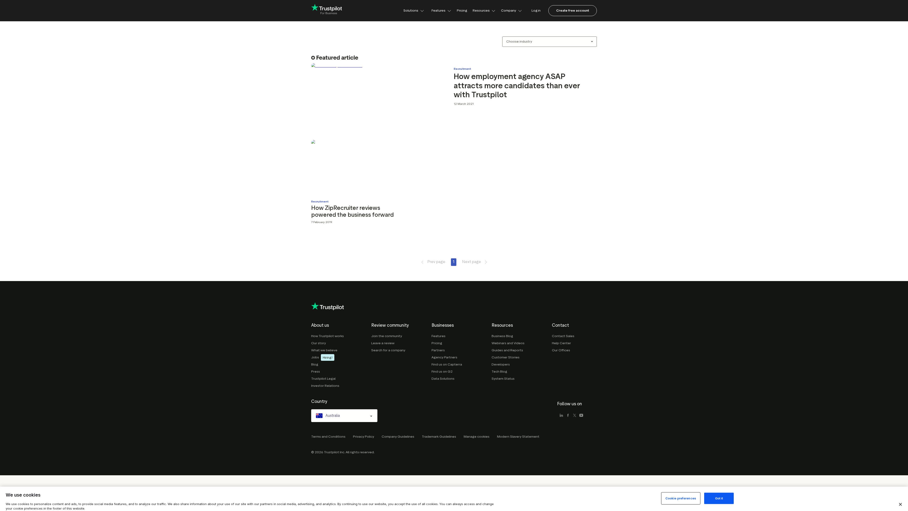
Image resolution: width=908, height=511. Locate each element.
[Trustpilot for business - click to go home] (326, 11)
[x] (574, 416)
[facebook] (568, 416)
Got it (719, 498)
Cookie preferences (680, 498)
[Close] (900, 504)
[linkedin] (561, 416)
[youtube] (581, 416)
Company (508, 11)
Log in (536, 11)
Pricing (462, 11)
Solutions (410, 11)
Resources (481, 11)
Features (438, 11)
